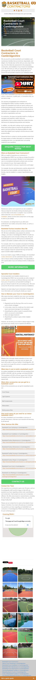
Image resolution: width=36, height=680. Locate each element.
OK (27, 525)
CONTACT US (18, 481)
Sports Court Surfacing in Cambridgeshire (13, 663)
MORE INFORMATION (18, 267)
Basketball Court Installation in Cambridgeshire (15, 665)
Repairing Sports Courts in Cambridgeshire (14, 672)
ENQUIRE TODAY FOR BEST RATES (18, 148)
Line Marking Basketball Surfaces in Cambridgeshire (16, 675)
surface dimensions (6, 256)
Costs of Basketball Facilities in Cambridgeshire (15, 673)
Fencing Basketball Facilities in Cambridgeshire (15, 670)
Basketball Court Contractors (10, 661)
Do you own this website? (11, 525)
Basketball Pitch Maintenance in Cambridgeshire (15, 667)
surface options (5, 280)
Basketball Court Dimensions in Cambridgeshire (15, 668)
